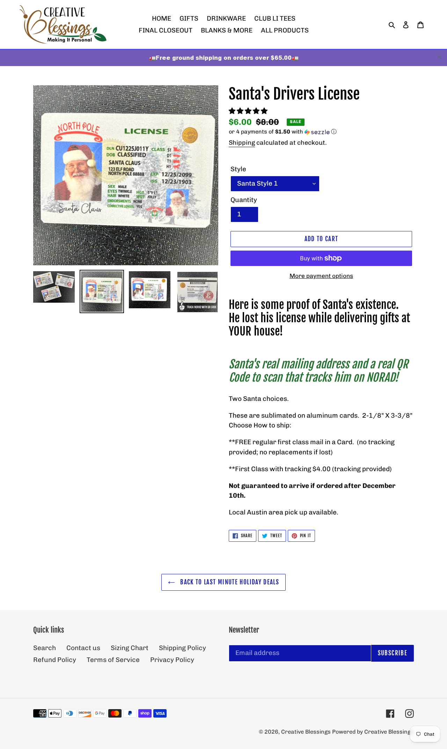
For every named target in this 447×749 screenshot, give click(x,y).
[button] (249, 111)
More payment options (321, 275)
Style (238, 169)
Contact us (83, 648)
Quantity (243, 200)
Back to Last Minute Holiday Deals (228, 582)
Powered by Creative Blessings (373, 731)
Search (44, 648)
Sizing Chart (129, 648)
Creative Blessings (306, 731)
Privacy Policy (172, 660)
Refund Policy (54, 660)
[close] (439, 57)
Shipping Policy (182, 648)
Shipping (242, 142)
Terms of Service (113, 660)
